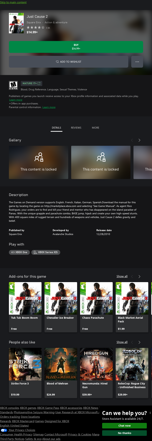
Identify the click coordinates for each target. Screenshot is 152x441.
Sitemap (38, 434)
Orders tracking (10, 416)
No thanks (124, 433)
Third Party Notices (12, 439)
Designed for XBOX (57, 421)
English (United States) (14, 425)
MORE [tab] (95, 127)
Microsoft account (96, 412)
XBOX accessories (71, 408)
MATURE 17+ (30, 83)
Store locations (30, 416)
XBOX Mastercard (23, 421)
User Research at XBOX (70, 412)
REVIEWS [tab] (76, 127)
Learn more (15, 99)
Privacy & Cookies (79, 434)
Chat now (124, 425)
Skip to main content (13, 2)
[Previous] (132, 140)
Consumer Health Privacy (16, 434)
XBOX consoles (9, 408)
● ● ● (137, 62)
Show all (122, 276)
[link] (25, 307)
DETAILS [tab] (56, 127)
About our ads (51, 439)
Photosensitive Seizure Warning (34, 412)
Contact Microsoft (55, 434)
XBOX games (28, 408)
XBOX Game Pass (48, 408)
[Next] (139, 140)
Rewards (5, 421)
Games (39, 421)
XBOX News (90, 408)
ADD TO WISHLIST (70, 61)
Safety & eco (33, 439)
